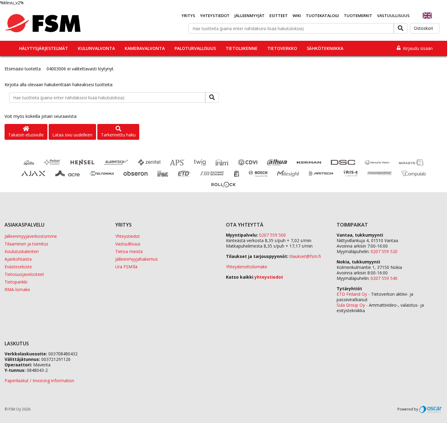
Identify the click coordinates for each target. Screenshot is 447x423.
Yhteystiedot (215, 15)
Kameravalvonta (145, 48)
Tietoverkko (282, 48)
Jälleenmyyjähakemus (136, 259)
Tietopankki (16, 282)
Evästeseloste (18, 267)
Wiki (297, 15)
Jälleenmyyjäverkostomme (31, 236)
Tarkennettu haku (118, 135)
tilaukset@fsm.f (305, 256)
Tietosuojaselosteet (24, 274)
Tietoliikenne (242, 48)
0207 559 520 (384, 251)
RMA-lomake (17, 289)
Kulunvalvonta (96, 48)
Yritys (188, 15)
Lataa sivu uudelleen (72, 135)
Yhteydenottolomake (246, 267)
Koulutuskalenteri (22, 251)
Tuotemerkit (358, 15)
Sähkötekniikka (325, 48)
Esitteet (278, 15)
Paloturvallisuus (195, 48)
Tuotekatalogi (322, 15)
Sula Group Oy (351, 305)
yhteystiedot (269, 277)
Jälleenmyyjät (249, 15)
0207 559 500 (272, 235)
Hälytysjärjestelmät (43, 48)
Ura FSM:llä (126, 267)
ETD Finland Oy (352, 294)
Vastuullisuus (393, 15)
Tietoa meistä (129, 251)
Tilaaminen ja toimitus (26, 244)
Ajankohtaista (18, 259)
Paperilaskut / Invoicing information (39, 380)
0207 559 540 (384, 278)
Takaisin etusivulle (26, 135)
